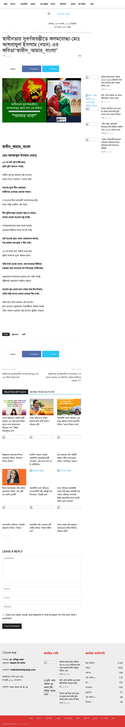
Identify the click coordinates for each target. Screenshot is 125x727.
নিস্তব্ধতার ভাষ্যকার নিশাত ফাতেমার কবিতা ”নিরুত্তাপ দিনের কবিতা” (12, 458)
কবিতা (24, 32)
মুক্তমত (73, 4)
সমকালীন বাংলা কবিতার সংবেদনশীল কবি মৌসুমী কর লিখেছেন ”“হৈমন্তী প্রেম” (41, 491)
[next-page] (9, 538)
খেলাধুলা (32, 4)
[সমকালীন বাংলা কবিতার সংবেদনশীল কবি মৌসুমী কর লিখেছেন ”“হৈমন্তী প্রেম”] (42, 477)
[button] (119, 4)
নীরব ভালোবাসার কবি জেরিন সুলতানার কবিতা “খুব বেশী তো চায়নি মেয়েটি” (13, 491)
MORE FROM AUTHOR (42, 392)
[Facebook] (4, 695)
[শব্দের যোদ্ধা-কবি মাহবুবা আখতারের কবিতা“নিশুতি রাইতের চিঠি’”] (69, 514)
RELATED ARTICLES (15, 392)
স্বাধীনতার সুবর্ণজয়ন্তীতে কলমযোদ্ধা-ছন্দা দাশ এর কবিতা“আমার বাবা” (20, 375)
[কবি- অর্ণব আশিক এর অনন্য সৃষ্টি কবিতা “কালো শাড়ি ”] (92, 102)
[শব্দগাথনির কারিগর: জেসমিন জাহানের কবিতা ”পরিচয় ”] (14, 514)
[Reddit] (12, 695)
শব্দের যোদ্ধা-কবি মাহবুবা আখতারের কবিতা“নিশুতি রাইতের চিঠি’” (67, 528)
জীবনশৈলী (63, 4)
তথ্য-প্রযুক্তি (44, 4)
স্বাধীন (24, 334)
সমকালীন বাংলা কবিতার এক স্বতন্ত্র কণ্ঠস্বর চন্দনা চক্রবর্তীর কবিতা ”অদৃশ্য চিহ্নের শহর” (68, 421)
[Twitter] (19, 695)
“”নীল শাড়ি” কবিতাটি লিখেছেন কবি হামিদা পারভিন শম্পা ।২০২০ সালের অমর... (112, 127)
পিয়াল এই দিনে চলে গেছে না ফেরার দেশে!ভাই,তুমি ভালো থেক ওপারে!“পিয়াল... (111, 111)
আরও (92, 4)
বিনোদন (53, 4)
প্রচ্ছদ (5, 4)
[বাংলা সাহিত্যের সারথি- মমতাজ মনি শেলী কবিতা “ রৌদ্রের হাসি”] (42, 407)
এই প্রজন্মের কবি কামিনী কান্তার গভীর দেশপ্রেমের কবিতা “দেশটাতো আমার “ (67, 458)
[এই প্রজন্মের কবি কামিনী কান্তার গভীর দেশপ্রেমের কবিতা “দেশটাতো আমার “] (69, 443)
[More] (63, 69)
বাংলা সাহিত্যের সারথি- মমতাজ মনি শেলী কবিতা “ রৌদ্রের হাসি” (40, 421)
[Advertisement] (42, 132)
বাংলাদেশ (12, 4)
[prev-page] (4, 538)
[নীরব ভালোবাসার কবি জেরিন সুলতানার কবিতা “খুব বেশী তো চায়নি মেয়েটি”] (14, 477)
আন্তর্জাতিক (24, 4)
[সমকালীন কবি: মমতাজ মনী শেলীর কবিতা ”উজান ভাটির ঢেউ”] (42, 514)
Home (5, 32)
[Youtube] (27, 695)
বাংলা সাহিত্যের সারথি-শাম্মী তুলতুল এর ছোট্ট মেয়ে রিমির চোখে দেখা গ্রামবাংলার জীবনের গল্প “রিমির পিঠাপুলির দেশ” (13, 424)
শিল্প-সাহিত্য (81, 4)
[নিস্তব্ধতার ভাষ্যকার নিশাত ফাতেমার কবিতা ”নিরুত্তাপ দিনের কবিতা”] (14, 443)
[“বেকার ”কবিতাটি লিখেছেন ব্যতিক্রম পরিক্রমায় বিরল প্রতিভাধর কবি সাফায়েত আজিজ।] (92, 142)
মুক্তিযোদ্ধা (15, 334)
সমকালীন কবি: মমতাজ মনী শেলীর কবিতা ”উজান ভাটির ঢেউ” (40, 528)
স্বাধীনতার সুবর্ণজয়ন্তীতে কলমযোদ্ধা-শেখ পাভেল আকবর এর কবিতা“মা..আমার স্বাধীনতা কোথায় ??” (63, 377)
